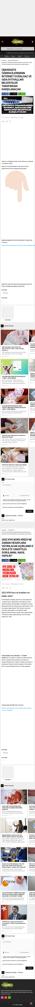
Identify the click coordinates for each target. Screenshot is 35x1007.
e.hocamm (7, 117)
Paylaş (6, 94)
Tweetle (15, 94)
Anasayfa (4, 60)
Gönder (23, 94)
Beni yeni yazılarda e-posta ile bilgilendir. (13, 507)
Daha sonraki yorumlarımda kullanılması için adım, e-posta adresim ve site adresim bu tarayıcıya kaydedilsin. (16, 500)
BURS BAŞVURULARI (13, 60)
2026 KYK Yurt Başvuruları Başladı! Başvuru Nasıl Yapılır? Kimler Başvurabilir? (21, 53)
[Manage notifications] (31, 1003)
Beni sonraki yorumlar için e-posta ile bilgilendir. (15, 503)
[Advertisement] (17, 18)
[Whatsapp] (9, 997)
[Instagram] (2, 997)
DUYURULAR (11, 530)
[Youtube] (5, 997)
